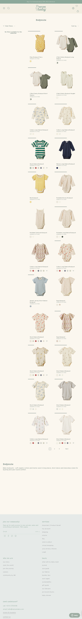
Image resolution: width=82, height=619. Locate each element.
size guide (45, 568)
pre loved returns (48, 592)
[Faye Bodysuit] (67, 287)
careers (5, 572)
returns (44, 535)
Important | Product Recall (51, 525)
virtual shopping (47, 545)
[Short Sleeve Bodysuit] (40, 150)
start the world (8, 565)
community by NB (9, 575)
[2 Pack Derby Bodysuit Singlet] (67, 80)
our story (6, 562)
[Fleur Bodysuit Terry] (40, 43)
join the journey (8, 568)
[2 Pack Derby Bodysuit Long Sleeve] (67, 43)
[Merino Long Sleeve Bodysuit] (67, 150)
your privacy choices (49, 548)
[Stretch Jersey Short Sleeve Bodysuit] (40, 287)
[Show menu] (4, 8)
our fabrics (46, 572)
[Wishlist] (77, 6)
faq (43, 538)
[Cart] (78, 11)
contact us (7, 617)
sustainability (46, 582)
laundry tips (46, 575)
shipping (45, 532)
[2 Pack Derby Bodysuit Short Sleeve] (40, 80)
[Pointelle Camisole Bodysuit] (40, 219)
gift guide (45, 585)
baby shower (46, 595)
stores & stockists (9, 612)
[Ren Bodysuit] (40, 184)
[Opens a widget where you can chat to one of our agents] (74, 615)
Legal (44, 552)
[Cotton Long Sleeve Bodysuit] (40, 116)
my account (46, 528)
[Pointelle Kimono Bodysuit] (67, 184)
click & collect (47, 542)
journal (44, 565)
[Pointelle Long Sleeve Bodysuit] (67, 219)
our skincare (46, 588)
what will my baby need (50, 562)
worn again (46, 578)
